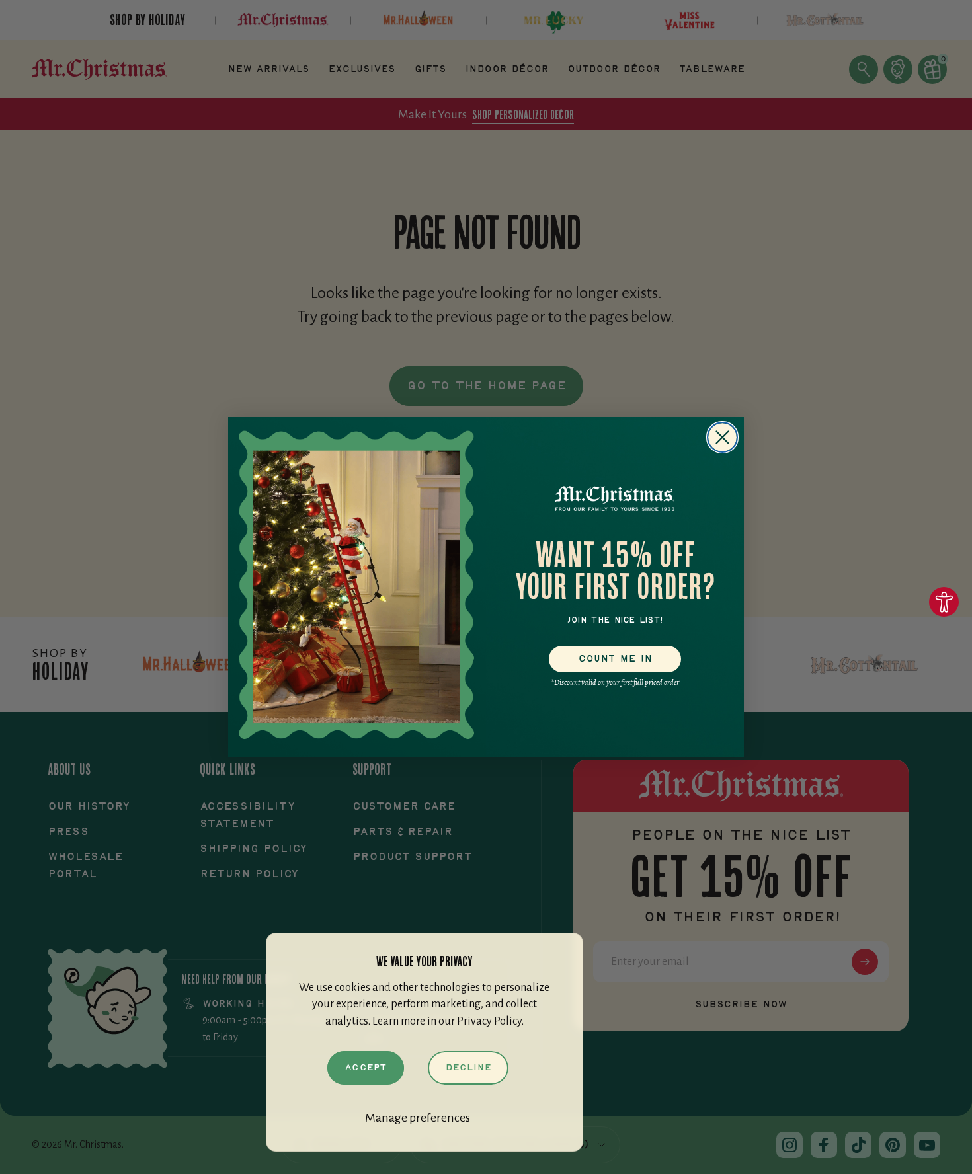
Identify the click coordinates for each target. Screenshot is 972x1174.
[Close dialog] (722, 437)
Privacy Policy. (490, 1021)
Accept (365, 1067)
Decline (468, 1067)
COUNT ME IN (615, 659)
